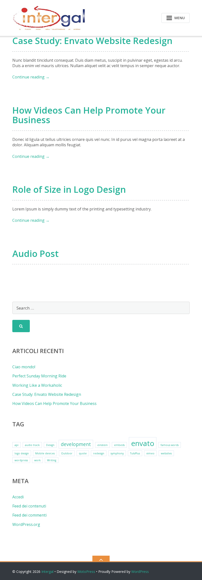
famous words (170, 445)
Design (50, 445)
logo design (22, 453)
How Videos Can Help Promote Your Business (89, 115)
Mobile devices (45, 453)
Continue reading (31, 77)
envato (142, 443)
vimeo (150, 453)
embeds (119, 445)
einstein (102, 445)
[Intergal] (50, 17)
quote (83, 453)
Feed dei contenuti (29, 506)
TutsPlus (135, 453)
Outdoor (66, 453)
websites (166, 453)
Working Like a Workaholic (37, 385)
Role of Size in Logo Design (69, 189)
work (37, 460)
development (76, 444)
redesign (98, 453)
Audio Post (35, 254)
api (16, 445)
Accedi (18, 497)
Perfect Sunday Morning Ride (39, 376)
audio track (32, 445)
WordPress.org (26, 524)
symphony (117, 453)
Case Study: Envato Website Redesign (92, 41)
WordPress (140, 571)
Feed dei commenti (29, 515)
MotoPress (86, 571)
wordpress (21, 460)
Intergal (47, 571)
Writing (51, 460)
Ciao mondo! (23, 367)
